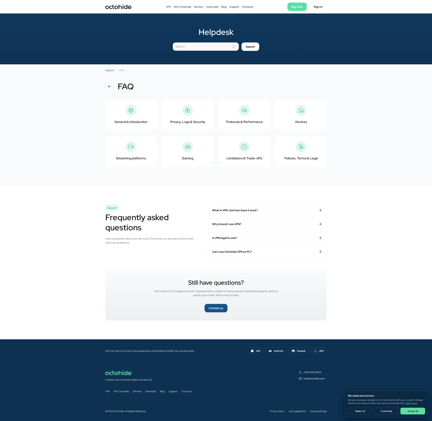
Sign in (318, 7)
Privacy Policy (277, 411)
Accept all (413, 411)
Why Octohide (182, 7)
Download (212, 7)
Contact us (216, 308)
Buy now (297, 7)
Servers (198, 7)
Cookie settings (318, 411)
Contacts (247, 7)
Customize (386, 411)
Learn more (411, 403)
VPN (168, 7)
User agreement (297, 411)
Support (234, 7)
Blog (223, 7)
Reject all (360, 411)
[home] (118, 6)
